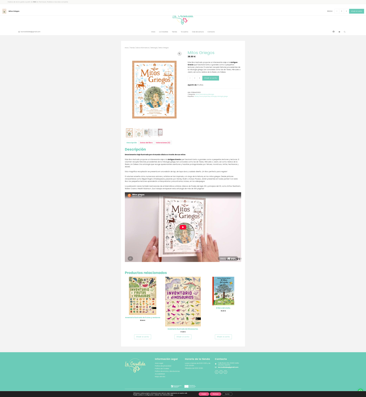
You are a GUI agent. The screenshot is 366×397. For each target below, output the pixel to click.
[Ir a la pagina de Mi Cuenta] (333, 31)
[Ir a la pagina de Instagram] (216, 372)
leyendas (207, 96)
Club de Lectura (198, 32)
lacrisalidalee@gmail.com (30, 32)
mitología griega (222, 96)
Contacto (211, 32)
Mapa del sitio (160, 376)
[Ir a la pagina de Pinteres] (225, 372)
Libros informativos (142, 48)
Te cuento (184, 32)
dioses (196, 96)
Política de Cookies (162, 368)
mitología (214, 96)
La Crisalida (163, 32)
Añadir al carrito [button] (142, 337)
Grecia (201, 96)
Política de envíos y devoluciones (167, 371)
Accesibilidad (160, 374)
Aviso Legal (159, 363)
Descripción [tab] (132, 143)
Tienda (174, 32)
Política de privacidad (163, 366)
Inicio (153, 32)
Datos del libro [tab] (146, 143)
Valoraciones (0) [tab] (163, 143)
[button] (179, 54)
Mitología (154, 48)
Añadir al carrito (210, 78)
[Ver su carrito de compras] (339, 31)
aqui (171, 395)
